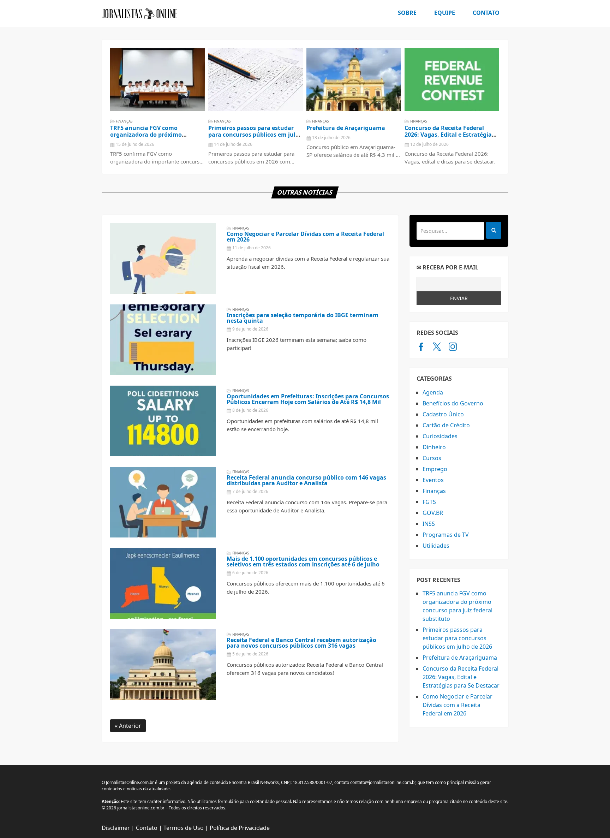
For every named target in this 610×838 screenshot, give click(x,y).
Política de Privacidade (240, 828)
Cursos (432, 458)
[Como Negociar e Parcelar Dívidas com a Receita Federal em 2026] (163, 258)
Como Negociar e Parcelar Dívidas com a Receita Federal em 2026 (305, 236)
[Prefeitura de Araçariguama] (353, 79)
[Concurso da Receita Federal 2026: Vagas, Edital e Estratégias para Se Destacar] (452, 79)
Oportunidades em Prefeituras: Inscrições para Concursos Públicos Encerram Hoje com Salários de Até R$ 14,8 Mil (308, 399)
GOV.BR (433, 513)
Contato (486, 13)
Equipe (444, 13)
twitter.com (436, 346)
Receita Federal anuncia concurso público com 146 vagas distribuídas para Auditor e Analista (306, 480)
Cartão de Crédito (446, 425)
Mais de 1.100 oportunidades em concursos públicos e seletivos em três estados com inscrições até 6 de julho (303, 561)
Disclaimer (116, 828)
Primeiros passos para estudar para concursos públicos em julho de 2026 (255, 134)
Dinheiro (434, 447)
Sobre (407, 13)
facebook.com (421, 346)
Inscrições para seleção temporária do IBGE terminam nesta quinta (302, 318)
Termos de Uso (183, 828)
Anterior (129, 726)
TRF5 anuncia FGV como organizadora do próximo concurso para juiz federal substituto (146, 138)
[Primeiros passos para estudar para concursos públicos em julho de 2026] (255, 79)
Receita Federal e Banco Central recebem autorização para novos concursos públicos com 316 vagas (301, 642)
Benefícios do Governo (453, 403)
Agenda (433, 392)
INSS (429, 524)
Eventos (433, 480)
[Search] (493, 230)
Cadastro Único (443, 414)
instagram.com (452, 346)
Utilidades (436, 545)
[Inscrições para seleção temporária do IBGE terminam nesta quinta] (163, 339)
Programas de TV (446, 535)
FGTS (429, 502)
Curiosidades (440, 436)
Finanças (124, 121)
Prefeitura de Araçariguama (345, 128)
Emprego (435, 469)
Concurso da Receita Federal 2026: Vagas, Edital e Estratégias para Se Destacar (450, 134)
